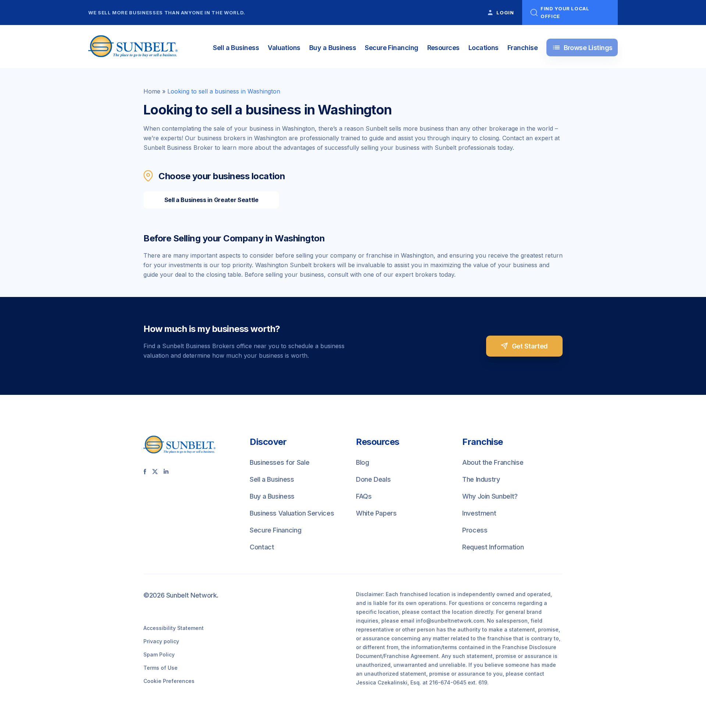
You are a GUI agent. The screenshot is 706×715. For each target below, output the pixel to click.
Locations (483, 48)
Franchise (522, 48)
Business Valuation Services (292, 513)
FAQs (364, 496)
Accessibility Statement (173, 628)
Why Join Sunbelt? (490, 496)
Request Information (493, 547)
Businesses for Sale (279, 462)
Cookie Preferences (169, 681)
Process (474, 530)
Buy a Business (332, 48)
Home (151, 91)
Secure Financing (391, 48)
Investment (479, 513)
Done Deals (373, 479)
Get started (530, 346)
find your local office (565, 12)
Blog (362, 462)
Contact (262, 547)
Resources (443, 48)
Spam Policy (159, 654)
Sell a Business (236, 48)
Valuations (284, 48)
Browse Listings (582, 47)
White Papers (376, 513)
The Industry (481, 479)
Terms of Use (160, 668)
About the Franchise (492, 462)
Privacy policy (161, 641)
